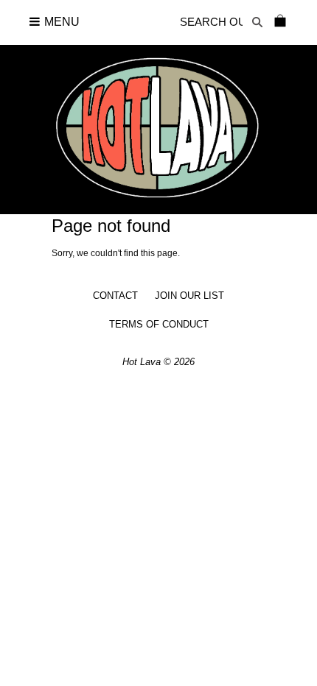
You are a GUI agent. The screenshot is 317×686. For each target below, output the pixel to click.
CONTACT (115, 295)
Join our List (189, 295)
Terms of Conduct (159, 324)
